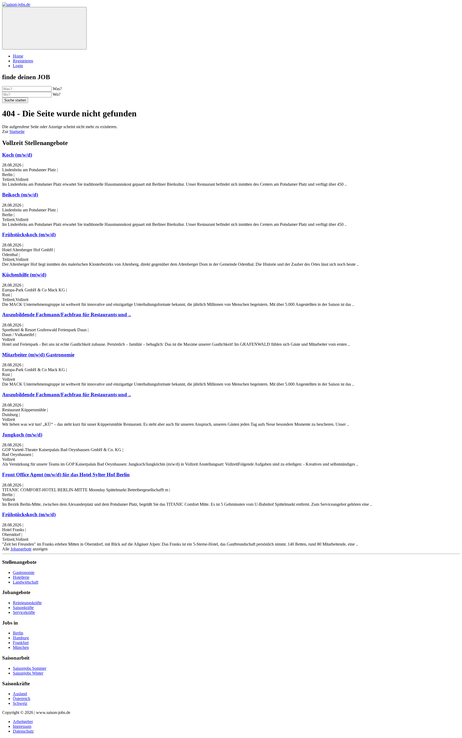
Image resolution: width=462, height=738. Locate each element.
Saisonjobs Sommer (29, 668)
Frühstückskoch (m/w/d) (29, 234)
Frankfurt (21, 642)
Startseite (17, 131)
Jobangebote (21, 549)
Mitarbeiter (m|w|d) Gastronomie (38, 354)
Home (18, 56)
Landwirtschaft (25, 582)
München (21, 647)
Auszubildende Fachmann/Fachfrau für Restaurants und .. (66, 314)
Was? (57, 88)
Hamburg (21, 638)
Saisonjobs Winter (28, 673)
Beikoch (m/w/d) (20, 194)
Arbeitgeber (23, 721)
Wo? (56, 94)
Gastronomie (23, 572)
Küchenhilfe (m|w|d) (24, 274)
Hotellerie (21, 577)
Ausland (20, 693)
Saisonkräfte (23, 607)
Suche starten (15, 100)
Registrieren (23, 61)
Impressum (22, 726)
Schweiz (20, 703)
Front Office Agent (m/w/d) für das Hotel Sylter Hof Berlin (66, 474)
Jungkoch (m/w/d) (22, 435)
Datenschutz (23, 731)
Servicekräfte (24, 612)
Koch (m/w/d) (17, 155)
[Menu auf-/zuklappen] (44, 28)
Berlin (18, 633)
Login (18, 65)
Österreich (21, 698)
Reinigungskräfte (27, 602)
